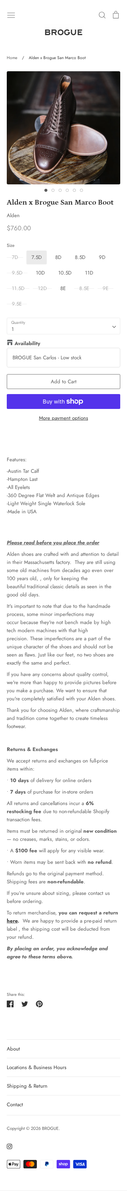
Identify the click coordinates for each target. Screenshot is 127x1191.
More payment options (63, 418)
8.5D (80, 257)
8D (58, 257)
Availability (27, 343)
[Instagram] (7, 1145)
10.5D (64, 273)
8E (63, 288)
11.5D (18, 288)
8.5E (84, 288)
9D (102, 257)
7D (15, 257)
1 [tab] (45, 190)
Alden (13, 215)
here (12, 921)
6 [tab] (81, 190)
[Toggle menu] (11, 14)
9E (105, 288)
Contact (15, 1104)
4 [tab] (67, 190)
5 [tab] (74, 190)
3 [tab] (60, 190)
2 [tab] (53, 190)
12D (42, 288)
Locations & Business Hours (36, 1067)
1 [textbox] (13, 329)
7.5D (36, 257)
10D (40, 273)
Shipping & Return (27, 1086)
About (13, 1049)
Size (11, 245)
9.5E (17, 304)
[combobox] (63, 326)
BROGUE (50, 1128)
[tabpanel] (63, 127)
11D (89, 273)
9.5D (17, 273)
